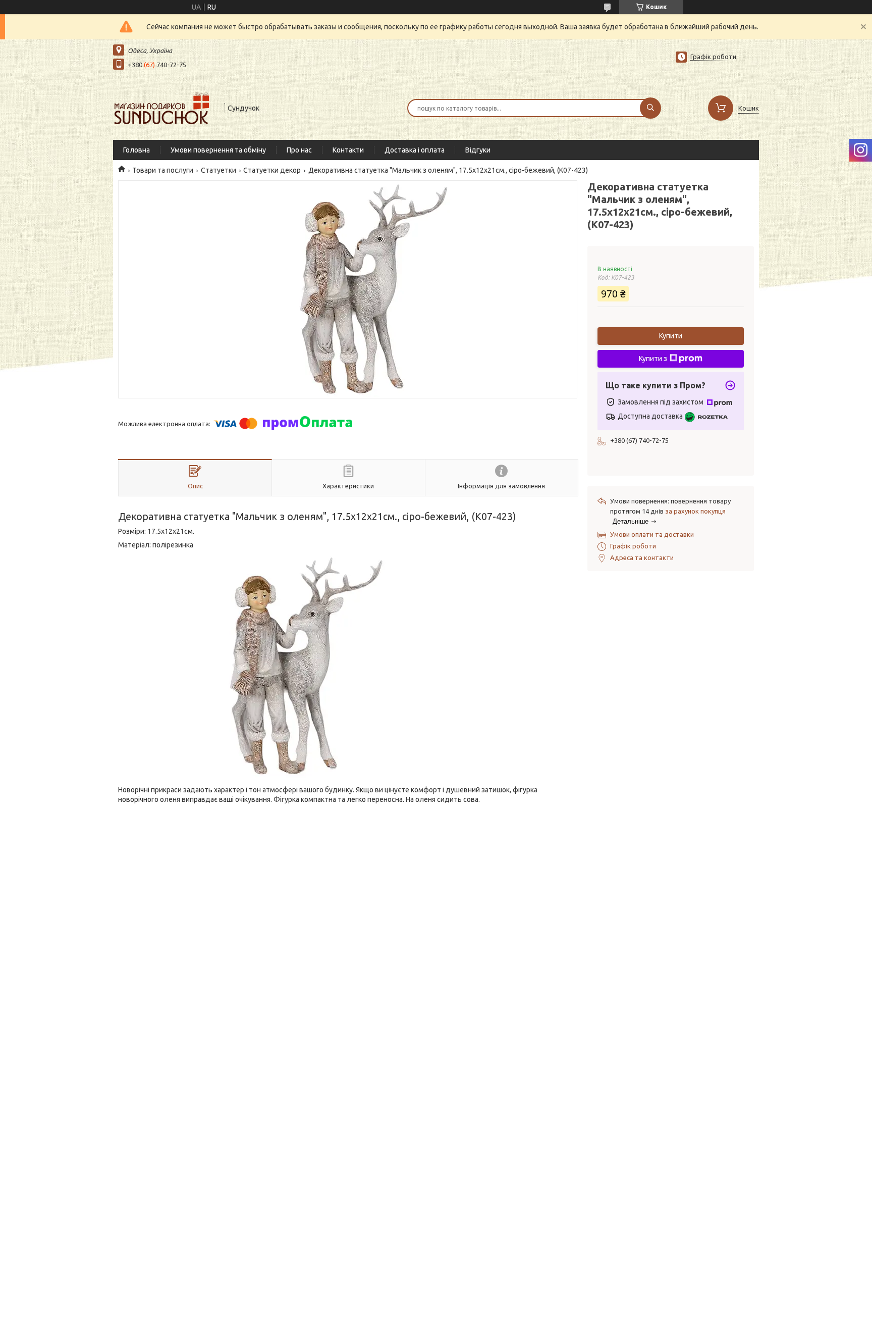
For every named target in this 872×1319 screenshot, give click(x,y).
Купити (670, 336)
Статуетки (218, 170)
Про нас (299, 150)
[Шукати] (650, 108)
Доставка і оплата (415, 150)
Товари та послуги (162, 170)
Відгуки (477, 150)
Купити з (653, 358)
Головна (136, 150)
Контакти (348, 150)
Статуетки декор (272, 170)
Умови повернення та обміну (218, 150)
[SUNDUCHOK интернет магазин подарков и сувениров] (164, 107)
